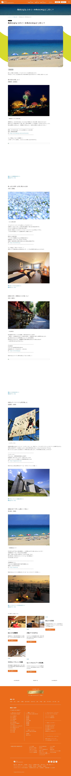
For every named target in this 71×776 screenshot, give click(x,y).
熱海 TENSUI (28, 735)
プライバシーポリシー (17, 766)
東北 (14, 701)
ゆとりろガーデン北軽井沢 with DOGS (14, 724)
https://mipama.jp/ (14, 567)
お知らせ (30, 764)
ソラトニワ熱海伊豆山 (43, 749)
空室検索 (25, 764)
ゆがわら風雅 (28, 720)
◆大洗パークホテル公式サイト (14, 285)
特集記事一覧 (35, 680)
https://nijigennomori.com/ (16, 460)
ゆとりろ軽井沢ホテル (14, 727)
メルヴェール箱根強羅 (33, 752)
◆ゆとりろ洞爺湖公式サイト (14, 176)
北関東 (18, 701)
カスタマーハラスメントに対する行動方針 (21, 767)
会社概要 (30, 766)
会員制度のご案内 (36, 764)
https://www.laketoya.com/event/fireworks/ (19, 133)
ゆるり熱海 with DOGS (49, 728)
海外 (58, 701)
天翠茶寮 (27, 733)
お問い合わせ (43, 764)
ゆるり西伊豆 (47, 729)
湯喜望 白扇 (52, 749)
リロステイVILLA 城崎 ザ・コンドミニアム (44, 754)
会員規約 (44, 766)
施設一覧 (15, 764)
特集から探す (20, 764)
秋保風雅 (27, 717)
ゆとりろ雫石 (12, 717)
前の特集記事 (16, 680)
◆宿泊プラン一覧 (12, 177)
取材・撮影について (50, 764)
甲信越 (41, 701)
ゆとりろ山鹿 (12, 730)
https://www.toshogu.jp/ (15, 350)
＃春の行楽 (11, 69)
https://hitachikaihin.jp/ (15, 242)
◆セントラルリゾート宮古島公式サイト (16, 605)
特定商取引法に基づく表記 (33, 767)
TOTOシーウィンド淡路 (43, 752)
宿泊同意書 (39, 766)
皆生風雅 (27, 723)
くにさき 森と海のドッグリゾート (51, 740)
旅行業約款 (42, 767)
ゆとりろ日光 (12, 720)
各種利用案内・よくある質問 (50, 767)
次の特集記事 (54, 680)
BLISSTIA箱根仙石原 (42, 746)
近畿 (44, 701)
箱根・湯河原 (27, 701)
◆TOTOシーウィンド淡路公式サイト (16, 498)
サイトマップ (25, 766)
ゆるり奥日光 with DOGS (49, 725)
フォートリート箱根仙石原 (49, 717)
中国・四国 (49, 701)
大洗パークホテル (32, 749)
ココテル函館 (31, 746)
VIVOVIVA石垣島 (53, 752)
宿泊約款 (34, 766)
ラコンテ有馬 (52, 746)
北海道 (11, 701)
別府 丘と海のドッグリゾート (50, 738)
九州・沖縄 (54, 701)
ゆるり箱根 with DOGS (49, 726)
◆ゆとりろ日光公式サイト (13, 392)
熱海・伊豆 (33, 701)
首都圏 (22, 701)
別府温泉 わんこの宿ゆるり (50, 731)
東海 (37, 701)
